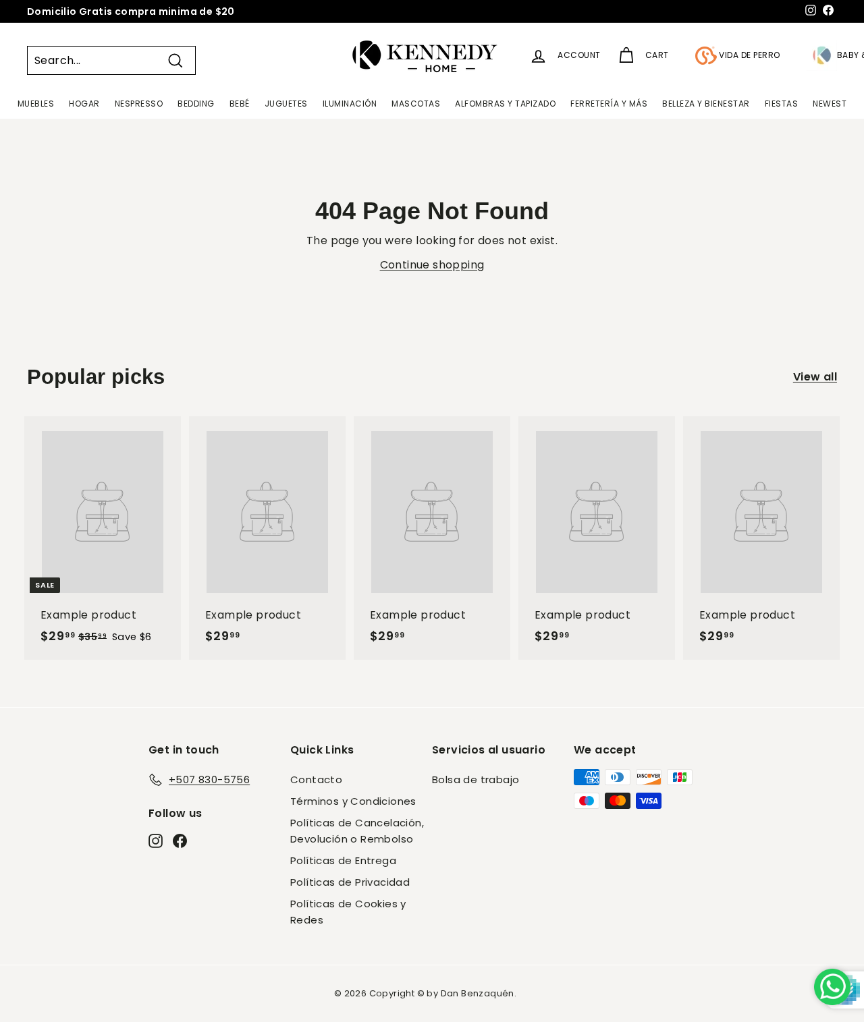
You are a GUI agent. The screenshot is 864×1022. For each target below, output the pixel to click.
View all (815, 377)
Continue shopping (432, 265)
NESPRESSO (139, 103)
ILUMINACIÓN (350, 103)
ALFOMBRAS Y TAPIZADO (505, 103)
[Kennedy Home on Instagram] (155, 840)
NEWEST (829, 103)
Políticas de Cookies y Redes (348, 912)
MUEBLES (36, 103)
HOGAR (84, 103)
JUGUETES (286, 103)
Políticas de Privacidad (350, 882)
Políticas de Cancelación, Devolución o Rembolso (357, 831)
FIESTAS (782, 103)
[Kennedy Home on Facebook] (180, 840)
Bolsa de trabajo (475, 779)
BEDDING (196, 103)
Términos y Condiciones (353, 801)
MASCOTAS (416, 103)
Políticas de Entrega (343, 860)
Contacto (316, 779)
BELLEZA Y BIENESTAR (706, 103)
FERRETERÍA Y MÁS (608, 103)
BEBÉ (240, 103)
